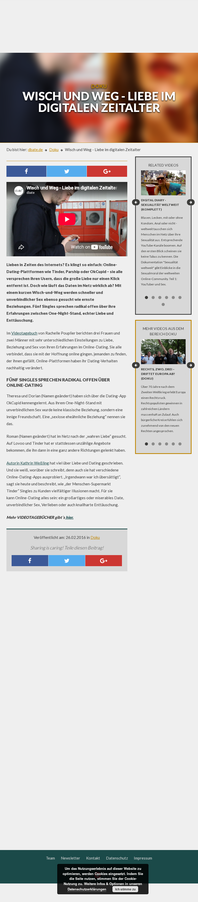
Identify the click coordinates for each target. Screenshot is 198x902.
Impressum (143, 858)
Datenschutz (117, 858)
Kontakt (93, 858)
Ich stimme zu (125, 889)
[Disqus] (66, 643)
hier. (69, 517)
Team (50, 858)
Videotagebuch (24, 333)
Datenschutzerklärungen (87, 889)
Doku (54, 149)
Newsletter (70, 858)
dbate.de (35, 149)
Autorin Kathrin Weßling (27, 463)
